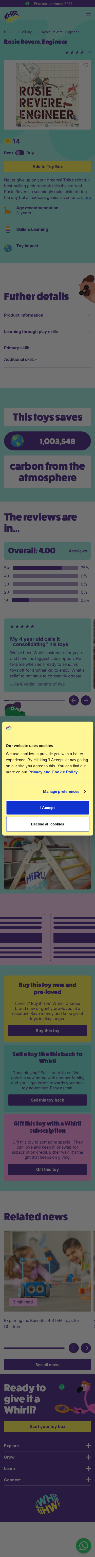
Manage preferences (61, 791)
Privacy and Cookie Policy (53, 772)
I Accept (47, 807)
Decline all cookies (47, 824)
